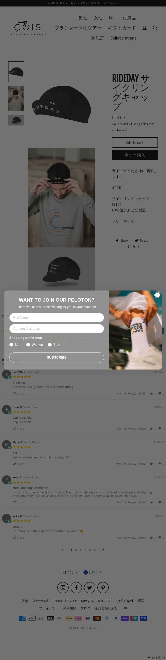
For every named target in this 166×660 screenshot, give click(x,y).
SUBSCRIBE (57, 357)
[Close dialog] (157, 295)
